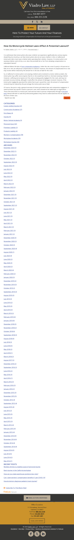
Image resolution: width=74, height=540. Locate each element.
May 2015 (7, 418)
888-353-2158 (41, 16)
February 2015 (8, 429)
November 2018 (9, 328)
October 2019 (8, 288)
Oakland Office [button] (37, 521)
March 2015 (8, 425)
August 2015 (8, 407)
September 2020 (9, 249)
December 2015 (9, 393)
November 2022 (9, 155)
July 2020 (7, 256)
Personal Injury (32, 49)
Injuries (6, 117)
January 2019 (8, 321)
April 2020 (7, 267)
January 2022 (8, 191)
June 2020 (7, 259)
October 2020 (8, 245)
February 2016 (8, 385)
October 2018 (8, 331)
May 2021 (7, 220)
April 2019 (7, 310)
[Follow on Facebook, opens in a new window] (32, 22)
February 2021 (8, 231)
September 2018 (9, 335)
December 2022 (9, 151)
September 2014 (9, 447)
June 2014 (7, 457)
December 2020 (9, 238)
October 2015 (8, 400)
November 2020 (9, 241)
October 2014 (8, 443)
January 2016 (8, 389)
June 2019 (7, 303)
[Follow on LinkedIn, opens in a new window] (41, 22)
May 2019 (7, 306)
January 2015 (8, 432)
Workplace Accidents (11, 138)
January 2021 (8, 234)
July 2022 (7, 169)
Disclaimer (14, 529)
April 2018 (7, 353)
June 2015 (7, 414)
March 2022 (8, 184)
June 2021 (7, 216)
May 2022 (7, 177)
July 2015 (7, 411)
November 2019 (9, 285)
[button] (30, 27)
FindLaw (60, 529)
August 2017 (8, 360)
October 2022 (8, 159)
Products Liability (9, 131)
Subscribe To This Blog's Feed (16, 488)
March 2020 (8, 270)
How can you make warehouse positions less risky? (21, 474)
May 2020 (7, 263)
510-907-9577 (39, 13)
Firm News (7, 113)
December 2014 (9, 436)
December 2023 (9, 148)
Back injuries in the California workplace (17, 470)
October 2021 (8, 202)
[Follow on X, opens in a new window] (37, 22)
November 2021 (9, 198)
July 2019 (7, 299)
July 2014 (7, 454)
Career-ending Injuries (11, 106)
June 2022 (7, 173)
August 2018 (8, 339)
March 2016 (8, 382)
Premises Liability (10, 128)
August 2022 (8, 166)
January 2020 (8, 277)
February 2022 (8, 187)
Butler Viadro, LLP (11, 49)
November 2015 (9, 396)
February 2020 (8, 274)
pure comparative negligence (31, 66)
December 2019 (9, 281)
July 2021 (7, 213)
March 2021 (8, 227)
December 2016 (9, 364)
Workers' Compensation (12, 135)
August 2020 (8, 252)
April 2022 (7, 180)
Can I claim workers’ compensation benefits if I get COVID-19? (24, 478)
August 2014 (8, 450)
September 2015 (9, 403)
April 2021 (7, 223)
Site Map (21, 529)
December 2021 (9, 195)
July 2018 (7, 342)
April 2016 (7, 378)
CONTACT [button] (44, 28)
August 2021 (8, 209)
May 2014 (7, 461)
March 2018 (8, 357)
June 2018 (7, 346)
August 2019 (8, 295)
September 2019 (9, 292)
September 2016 (9, 367)
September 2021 (9, 205)
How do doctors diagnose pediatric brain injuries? (20, 481)
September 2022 (9, 162)
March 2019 (8, 313)
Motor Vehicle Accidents (12, 120)
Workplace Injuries (10, 142)
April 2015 (7, 421)
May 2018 (7, 349)
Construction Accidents (11, 110)
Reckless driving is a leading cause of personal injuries (22, 467)
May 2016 (7, 375)
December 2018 (9, 324)
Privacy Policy (30, 529)
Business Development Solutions (46, 529)
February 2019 (8, 317)
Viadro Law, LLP (33, 527)
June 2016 (7, 371)
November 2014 (9, 439)
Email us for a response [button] (37, 498)
